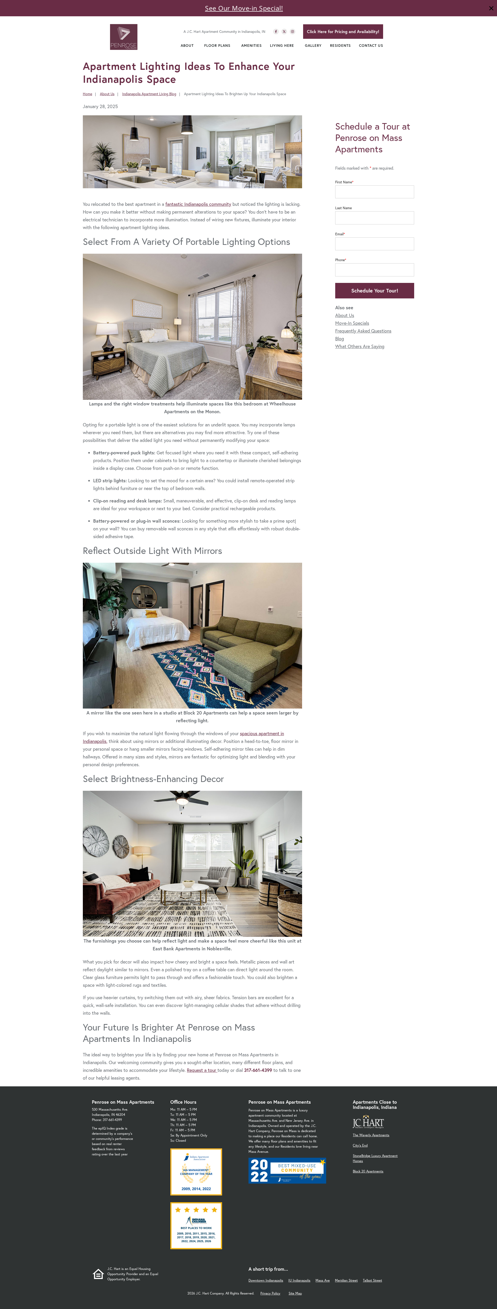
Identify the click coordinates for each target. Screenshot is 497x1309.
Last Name (343, 208)
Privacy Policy (270, 1293)
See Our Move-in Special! (244, 8)
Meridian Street (346, 1280)
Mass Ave (323, 1280)
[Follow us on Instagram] (292, 31)
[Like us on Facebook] (276, 31)
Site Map (295, 1293)
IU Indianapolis (299, 1280)
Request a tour (202, 1070)
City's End (360, 1145)
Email (339, 234)
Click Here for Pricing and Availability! (343, 31)
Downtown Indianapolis (265, 1280)
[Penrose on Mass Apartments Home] (123, 37)
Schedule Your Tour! (374, 290)
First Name (343, 182)
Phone (340, 260)
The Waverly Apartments (371, 1135)
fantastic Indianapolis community (198, 204)
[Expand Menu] (196, 45)
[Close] (491, 9)
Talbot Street (372, 1280)
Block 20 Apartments (368, 1171)
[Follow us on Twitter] (284, 31)
